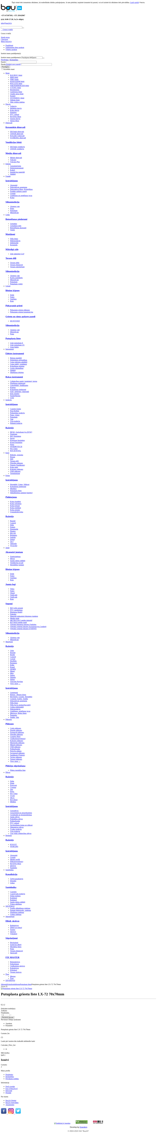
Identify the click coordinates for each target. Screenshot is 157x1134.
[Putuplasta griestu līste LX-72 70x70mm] (16, 988)
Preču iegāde (10, 1087)
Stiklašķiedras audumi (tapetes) (21, 493)
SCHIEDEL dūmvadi (18, 138)
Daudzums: (5, 1013)
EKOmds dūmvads (17, 132)
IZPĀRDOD (10, 980)
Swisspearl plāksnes (17, 753)
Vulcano (13, 160)
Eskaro (12, 527)
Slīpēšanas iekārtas (17, 372)
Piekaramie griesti (14, 305)
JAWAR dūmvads (16, 134)
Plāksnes (9, 719)
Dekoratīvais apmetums (18, 187)
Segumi (9, 603)
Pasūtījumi (9, 45)
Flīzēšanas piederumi (17, 383)
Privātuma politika (12, 1079)
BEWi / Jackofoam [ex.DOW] (21, 432)
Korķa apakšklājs (16, 278)
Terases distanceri (16, 265)
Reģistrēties (14, 60)
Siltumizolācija (12, 202)
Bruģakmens (14, 90)
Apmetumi (14, 693)
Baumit (12, 521)
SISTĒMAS (10, 906)
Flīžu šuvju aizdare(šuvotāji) (20, 705)
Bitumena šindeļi (16, 612)
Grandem (83, 1127)
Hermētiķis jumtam (17, 565)
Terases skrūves (15, 972)
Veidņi (12, 230)
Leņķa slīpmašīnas (16, 368)
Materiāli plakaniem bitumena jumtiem (24, 616)
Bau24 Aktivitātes (12, 1103)
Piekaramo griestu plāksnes (20, 310)
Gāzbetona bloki (16, 92)
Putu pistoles (14, 394)
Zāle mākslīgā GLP (17, 254)
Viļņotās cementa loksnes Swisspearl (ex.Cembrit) (28, 627)
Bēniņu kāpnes (13, 290)
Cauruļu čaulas (15, 409)
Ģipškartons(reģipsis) (18, 739)
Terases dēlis (14, 263)
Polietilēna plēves (16, 819)
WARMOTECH (16, 447)
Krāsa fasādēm (15, 502)
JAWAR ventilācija (17, 149)
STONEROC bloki (17, 98)
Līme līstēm (14, 347)
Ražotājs (10, 428)
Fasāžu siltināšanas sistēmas (20, 908)
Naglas (12, 930)
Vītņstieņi (13, 934)
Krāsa (12, 198)
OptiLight (13, 595)
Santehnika (10, 870)
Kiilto (12, 665)
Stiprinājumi (10, 917)
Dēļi (11, 459)
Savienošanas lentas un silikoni (21, 825)
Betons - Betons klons (18, 695)
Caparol (13, 523)
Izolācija (9, 400)
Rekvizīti (9, 1091)
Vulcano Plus (15, 162)
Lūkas (12, 883)
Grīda (8, 215)
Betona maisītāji (16, 358)
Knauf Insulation (16, 442)
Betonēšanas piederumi (16, 219)
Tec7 (12, 541)
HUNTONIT (15, 321)
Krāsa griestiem (15, 504)
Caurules (13, 892)
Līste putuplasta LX (17, 345)
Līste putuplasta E (16, 343)
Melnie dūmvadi (16, 158)
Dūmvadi (9, 123)
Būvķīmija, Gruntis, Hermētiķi (21, 697)
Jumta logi (11, 584)
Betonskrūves (15, 962)
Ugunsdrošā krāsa (16, 512)
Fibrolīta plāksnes (16, 463)
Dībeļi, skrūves (12, 921)
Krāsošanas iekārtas (17, 366)
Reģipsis (9, 835)
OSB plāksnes (15, 471)
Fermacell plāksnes (17, 732)
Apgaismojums (15, 166)
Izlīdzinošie (14, 243)
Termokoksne (15, 473)
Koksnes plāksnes (16, 469)
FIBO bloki (14, 79)
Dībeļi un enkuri (16, 928)
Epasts (3, 62)
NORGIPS (14, 846)
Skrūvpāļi (13, 953)
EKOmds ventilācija (17, 147)
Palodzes (13, 112)
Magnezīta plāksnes (17, 743)
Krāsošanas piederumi (18, 390)
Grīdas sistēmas (15, 914)
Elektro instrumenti (15, 353)
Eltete (12, 783)
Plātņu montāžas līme (18, 770)
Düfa (12, 525)
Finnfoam (13, 434)
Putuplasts (13, 211)
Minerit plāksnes (16, 745)
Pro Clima (13, 449)
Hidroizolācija (15, 241)
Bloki (8, 73)
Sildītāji (13, 174)
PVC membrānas (16, 610)
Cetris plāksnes (15, 728)
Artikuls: (4, 1011)
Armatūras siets (15, 226)
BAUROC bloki (16, 75)
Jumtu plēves (15, 817)
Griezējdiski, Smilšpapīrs (19, 385)
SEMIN (13, 669)
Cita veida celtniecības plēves (20, 833)
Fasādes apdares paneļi (18, 191)
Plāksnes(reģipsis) (16, 862)
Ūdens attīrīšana (16, 904)
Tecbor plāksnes (16, 757)
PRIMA (13, 802)
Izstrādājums (12, 181)
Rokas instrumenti (14, 377)
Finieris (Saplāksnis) (17, 465)
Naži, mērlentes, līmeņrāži (19, 392)
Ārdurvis (13, 106)
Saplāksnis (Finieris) (17, 755)
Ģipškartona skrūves (17, 966)
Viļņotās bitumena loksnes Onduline (23, 624)
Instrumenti (10, 349)
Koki (7, 453)
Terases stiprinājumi (17, 267)
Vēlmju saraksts (11, 50)
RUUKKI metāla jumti (18, 622)
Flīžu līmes (14, 239)
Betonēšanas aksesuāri (18, 228)
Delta (12, 781)
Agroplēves (14, 811)
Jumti (7, 548)
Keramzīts (13, 245)
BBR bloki (14, 77)
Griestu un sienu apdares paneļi (20, 316)
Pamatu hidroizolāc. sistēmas (20, 910)
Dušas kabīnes (15, 896)
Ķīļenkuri (13, 970)
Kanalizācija (11, 874)
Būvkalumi (14, 943)
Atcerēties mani (8, 69)
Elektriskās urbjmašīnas (18, 360)
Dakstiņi (13, 614)
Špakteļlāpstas (15, 396)
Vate (11, 419)
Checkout (4, 39)
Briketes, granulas (16, 455)
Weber (12, 679)
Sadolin (13, 537)
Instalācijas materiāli (17, 172)
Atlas (12, 651)
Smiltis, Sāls (14, 717)
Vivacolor (13, 546)
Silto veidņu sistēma (17, 102)
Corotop (13, 787)
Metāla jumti (14, 618)
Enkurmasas (14, 964)
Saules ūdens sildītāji (17, 561)
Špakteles (13, 715)
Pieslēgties (5, 60)
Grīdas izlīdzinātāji (17, 707)
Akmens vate (15, 206)
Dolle (12, 295)
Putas (12, 208)
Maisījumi (10, 234)
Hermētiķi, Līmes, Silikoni (19, 484)
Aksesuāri (13, 185)
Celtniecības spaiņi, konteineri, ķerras (23, 381)
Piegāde (8, 1093)
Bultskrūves (14, 925)
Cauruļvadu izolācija (17, 894)
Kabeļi (12, 170)
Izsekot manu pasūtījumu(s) (11, 57)
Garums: (4, 1065)
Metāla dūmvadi (13, 153)
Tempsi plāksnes (16, 759)
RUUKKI (13, 800)
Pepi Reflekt (14, 411)
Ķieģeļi (12, 96)
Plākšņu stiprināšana (15, 766)
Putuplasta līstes (13, 338)
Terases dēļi (11, 258)
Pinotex (13, 531)
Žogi (7, 974)
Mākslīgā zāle (12, 249)
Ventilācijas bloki (14, 142)
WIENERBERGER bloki (19, 86)
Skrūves (13, 866)
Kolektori (13, 898)
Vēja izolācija (15, 421)
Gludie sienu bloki (16, 94)
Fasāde (8, 176)
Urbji (12, 398)
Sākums (4, 984)
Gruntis (13, 193)
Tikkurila (13, 544)
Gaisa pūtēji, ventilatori (18, 364)
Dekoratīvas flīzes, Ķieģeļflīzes (21, 189)
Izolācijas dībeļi (15, 945)
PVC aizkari (14, 114)
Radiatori (13, 900)
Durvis (8, 104)
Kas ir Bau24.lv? (12, 1089)
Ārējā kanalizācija (16, 879)
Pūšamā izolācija (16, 423)
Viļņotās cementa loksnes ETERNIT (23, 629)
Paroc (12, 444)
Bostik (12, 655)
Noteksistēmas (15, 557)
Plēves (12, 559)
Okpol (12, 593)
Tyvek (12, 796)
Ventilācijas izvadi (16, 563)
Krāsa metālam (15, 508)
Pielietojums (11, 497)
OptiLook (13, 597)
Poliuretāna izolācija (17, 413)
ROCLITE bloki (16, 83)
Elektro (8, 164)
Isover (12, 438)
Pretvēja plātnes (15, 751)
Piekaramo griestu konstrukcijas (21, 312)
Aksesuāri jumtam (14, 552)
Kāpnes (13, 387)
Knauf (12, 667)
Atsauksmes (10, 1105)
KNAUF (13, 844)
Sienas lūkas (14, 121)
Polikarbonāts (15, 749)
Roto (12, 301)
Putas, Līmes (14, 415)
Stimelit (13, 677)
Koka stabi (14, 467)
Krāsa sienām (15, 510)
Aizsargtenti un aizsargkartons (21, 813)
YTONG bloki (15, 88)
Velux (12, 589)
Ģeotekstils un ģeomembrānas (21, 815)
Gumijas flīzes (15, 737)
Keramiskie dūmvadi (15, 127)
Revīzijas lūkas (15, 117)
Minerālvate (14, 213)
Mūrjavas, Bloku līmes (18, 713)
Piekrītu (142, 2)
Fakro (12, 297)
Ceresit (12, 659)
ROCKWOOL (15, 451)
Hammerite (14, 529)
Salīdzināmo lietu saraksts (15, 47)
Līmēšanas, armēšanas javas (20, 711)
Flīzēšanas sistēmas (17, 912)
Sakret (12, 539)
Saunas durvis (15, 119)
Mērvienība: (5, 1053)
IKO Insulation (15, 436)
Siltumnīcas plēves (17, 827)
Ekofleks (13, 661)
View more (15, 684)
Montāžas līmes (15, 947)
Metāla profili (15, 859)
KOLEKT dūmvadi (17, 136)
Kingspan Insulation (17, 440)
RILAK (13, 533)
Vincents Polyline (16, 682)
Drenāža (13, 881)
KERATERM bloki (17, 81)
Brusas (12, 457)
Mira (12, 673)
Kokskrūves (14, 968)
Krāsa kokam (15, 506)
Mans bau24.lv (6, 41)
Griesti (8, 286)
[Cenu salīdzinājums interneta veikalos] (98, 1123)
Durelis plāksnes (16, 730)
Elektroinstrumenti (16, 168)
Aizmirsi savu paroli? (13, 64)
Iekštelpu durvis (16, 108)
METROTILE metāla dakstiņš (21, 620)
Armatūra (13, 224)
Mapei (12, 671)
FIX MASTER (12, 957)
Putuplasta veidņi (16, 284)
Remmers (13, 535)
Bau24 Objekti (11, 1101)
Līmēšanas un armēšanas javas (21, 196)
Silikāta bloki (15, 100)
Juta (11, 789)
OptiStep (13, 299)
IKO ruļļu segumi (16, 608)
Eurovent (13, 785)
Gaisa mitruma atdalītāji (18, 362)
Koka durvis (14, 110)
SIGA (12, 798)
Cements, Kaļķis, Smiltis (19, 699)
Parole (3, 64)
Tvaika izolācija (16, 829)
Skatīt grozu (5, 37)
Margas (13, 976)
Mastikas (13, 489)
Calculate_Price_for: (8, 1045)
